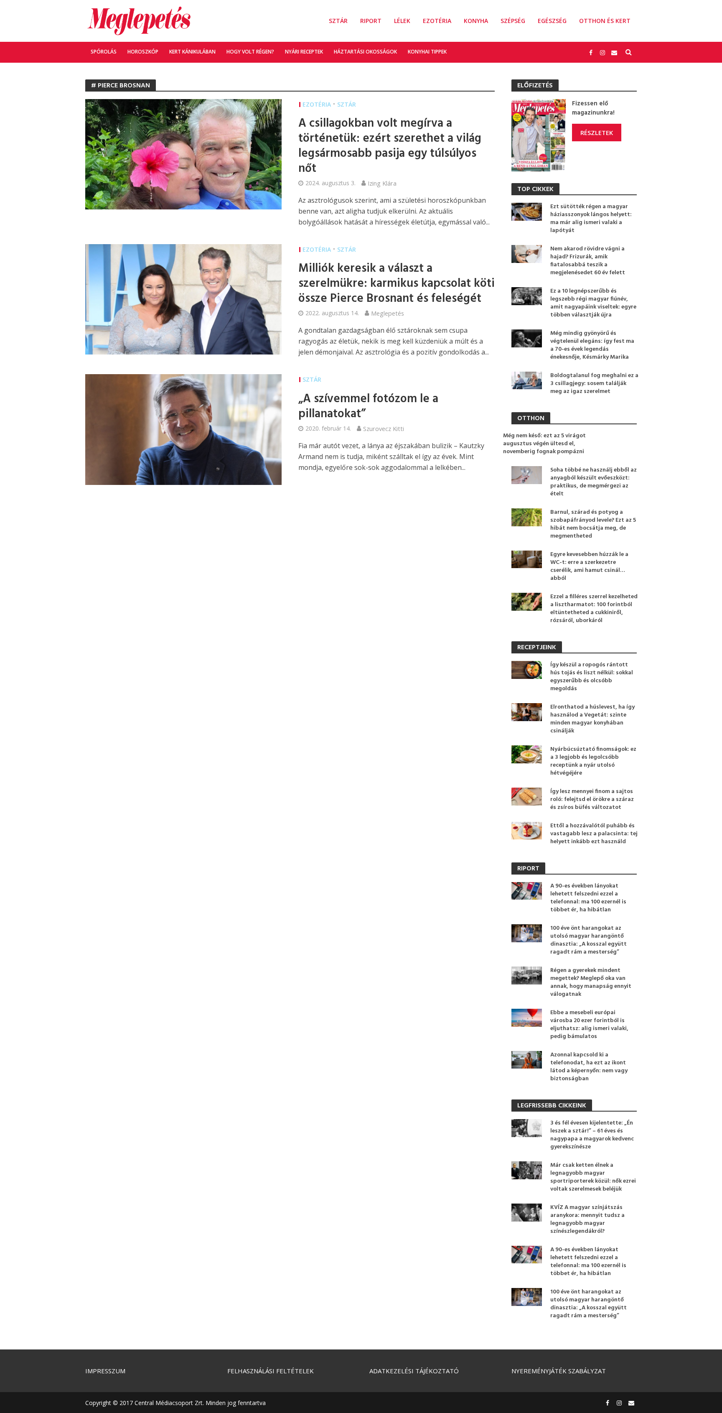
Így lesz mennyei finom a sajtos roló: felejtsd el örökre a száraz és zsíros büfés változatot (592, 799)
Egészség (552, 21)
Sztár (338, 21)
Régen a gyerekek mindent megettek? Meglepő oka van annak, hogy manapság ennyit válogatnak (590, 982)
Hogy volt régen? (250, 51)
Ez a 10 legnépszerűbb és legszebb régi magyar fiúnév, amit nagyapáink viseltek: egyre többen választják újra (593, 303)
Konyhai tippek (427, 51)
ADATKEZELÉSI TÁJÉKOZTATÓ (414, 1371)
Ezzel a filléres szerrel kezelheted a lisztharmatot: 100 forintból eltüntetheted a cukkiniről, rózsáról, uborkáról (594, 609)
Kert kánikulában (192, 51)
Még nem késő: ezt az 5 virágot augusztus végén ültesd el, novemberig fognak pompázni (544, 444)
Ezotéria (437, 21)
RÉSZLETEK (596, 132)
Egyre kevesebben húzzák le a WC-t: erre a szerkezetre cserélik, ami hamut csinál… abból (589, 566)
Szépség (513, 21)
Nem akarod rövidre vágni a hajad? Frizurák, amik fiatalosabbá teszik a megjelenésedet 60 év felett (587, 261)
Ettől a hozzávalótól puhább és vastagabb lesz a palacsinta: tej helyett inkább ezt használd (594, 834)
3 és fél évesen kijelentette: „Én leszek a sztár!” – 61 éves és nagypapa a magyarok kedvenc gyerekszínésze (592, 1135)
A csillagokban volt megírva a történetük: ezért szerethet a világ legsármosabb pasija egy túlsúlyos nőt (389, 146)
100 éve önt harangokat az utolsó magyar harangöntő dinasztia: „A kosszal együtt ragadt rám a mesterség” (588, 940)
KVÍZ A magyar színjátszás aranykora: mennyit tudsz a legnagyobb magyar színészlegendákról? (587, 1219)
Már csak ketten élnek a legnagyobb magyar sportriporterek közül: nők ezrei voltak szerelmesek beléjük (593, 1177)
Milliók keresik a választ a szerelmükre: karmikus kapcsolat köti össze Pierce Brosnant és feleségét (396, 283)
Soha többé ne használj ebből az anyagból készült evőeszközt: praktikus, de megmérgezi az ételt (593, 482)
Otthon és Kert (604, 21)
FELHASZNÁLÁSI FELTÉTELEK (270, 1371)
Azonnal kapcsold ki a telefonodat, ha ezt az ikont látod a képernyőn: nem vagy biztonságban (589, 1067)
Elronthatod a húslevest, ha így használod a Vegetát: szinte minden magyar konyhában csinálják (592, 719)
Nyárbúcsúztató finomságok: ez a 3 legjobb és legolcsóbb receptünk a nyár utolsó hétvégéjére (593, 761)
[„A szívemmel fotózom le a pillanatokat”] (183, 429)
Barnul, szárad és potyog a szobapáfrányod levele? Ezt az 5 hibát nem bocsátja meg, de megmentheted (593, 524)
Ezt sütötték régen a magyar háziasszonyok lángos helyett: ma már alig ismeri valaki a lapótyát (591, 219)
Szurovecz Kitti (383, 428)
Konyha (476, 21)
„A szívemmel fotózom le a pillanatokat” (368, 407)
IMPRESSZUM (105, 1371)
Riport (370, 21)
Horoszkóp (142, 51)
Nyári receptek (304, 51)
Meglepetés (387, 313)
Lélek (402, 21)
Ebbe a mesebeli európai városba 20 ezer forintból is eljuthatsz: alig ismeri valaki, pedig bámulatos (589, 1025)
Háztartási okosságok (365, 51)
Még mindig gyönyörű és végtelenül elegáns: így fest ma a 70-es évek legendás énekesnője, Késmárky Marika (592, 345)
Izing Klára (382, 183)
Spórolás (104, 51)
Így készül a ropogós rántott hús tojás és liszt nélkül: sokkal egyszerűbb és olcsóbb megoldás (591, 677)
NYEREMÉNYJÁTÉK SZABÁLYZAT (558, 1371)
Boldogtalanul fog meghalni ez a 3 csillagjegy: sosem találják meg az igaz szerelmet (594, 383)
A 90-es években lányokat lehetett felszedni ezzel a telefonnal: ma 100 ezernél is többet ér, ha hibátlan (588, 898)
